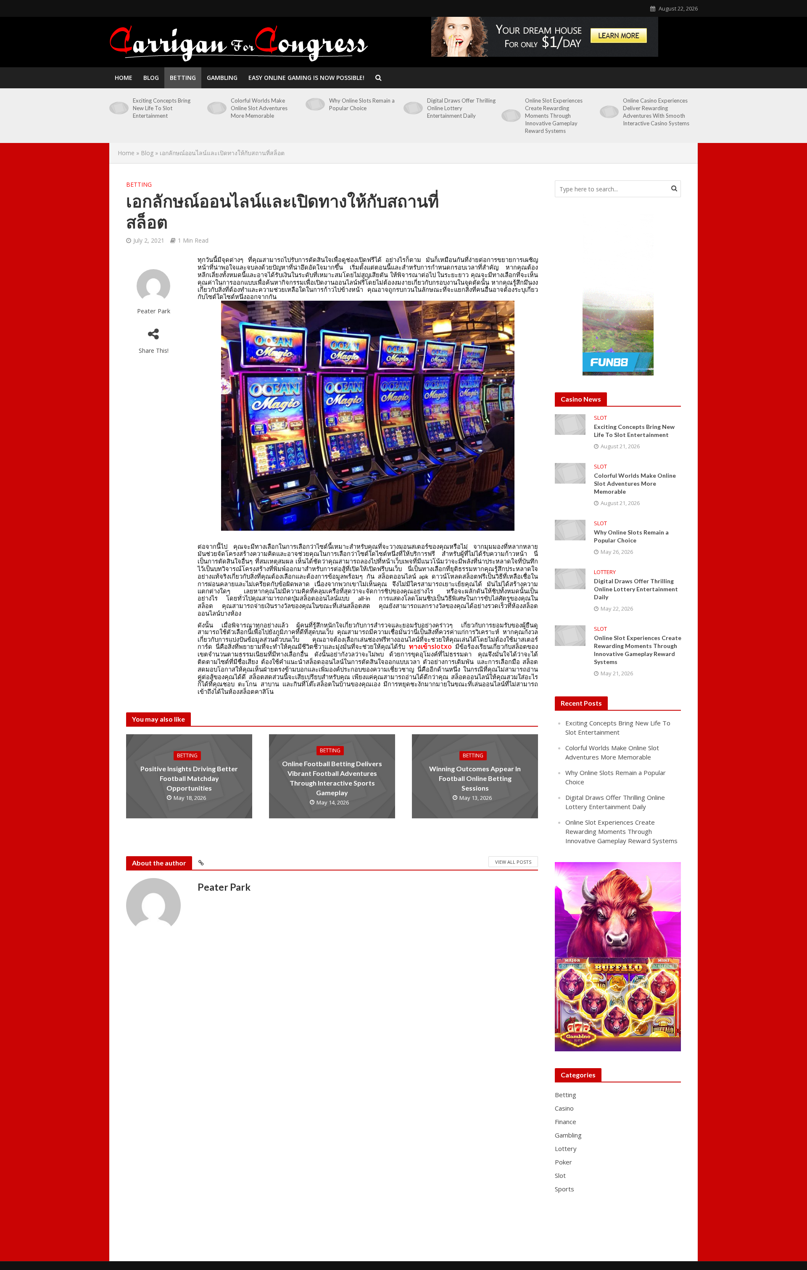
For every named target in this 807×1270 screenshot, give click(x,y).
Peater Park (153, 311)
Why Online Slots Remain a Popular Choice (362, 104)
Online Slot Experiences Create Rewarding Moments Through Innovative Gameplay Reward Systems (554, 115)
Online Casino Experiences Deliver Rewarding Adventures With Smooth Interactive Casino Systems (656, 112)
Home (123, 78)
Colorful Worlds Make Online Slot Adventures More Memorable (259, 108)
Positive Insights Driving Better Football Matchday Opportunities (189, 778)
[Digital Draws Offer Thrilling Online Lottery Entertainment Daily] (413, 108)
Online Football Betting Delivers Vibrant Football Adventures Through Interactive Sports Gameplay (332, 777)
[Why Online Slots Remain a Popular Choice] (315, 104)
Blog (151, 78)
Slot (600, 417)
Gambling (222, 78)
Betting (183, 78)
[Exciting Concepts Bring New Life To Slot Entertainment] (119, 108)
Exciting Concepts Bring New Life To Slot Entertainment (161, 108)
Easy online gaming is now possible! (306, 78)
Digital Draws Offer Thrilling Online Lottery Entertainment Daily (461, 108)
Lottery (605, 572)
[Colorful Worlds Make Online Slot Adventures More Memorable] (217, 108)
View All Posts (513, 862)
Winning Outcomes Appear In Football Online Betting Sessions (475, 778)
